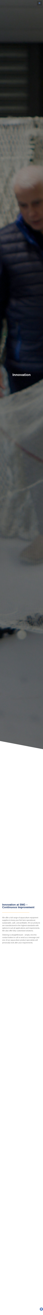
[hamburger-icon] (39, 3)
